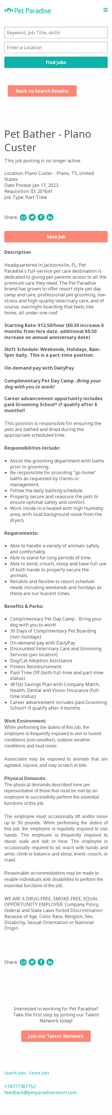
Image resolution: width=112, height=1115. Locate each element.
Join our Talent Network (56, 1036)
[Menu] (105, 10)
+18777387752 (20, 1086)
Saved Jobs (39, 1073)
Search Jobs (15, 1073)
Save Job (56, 237)
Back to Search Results (42, 91)
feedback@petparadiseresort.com (40, 1092)
